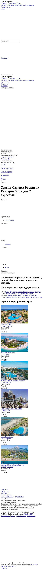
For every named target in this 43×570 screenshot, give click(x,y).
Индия (31, 5)
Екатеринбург (9, 220)
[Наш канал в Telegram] (16, 531)
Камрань (21, 295)
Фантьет (34, 295)
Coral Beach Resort (7, 437)
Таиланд (9, 3)
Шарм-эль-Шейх (11, 297)
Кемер (8, 293)
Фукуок (27, 295)
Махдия (8, 382)
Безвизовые (5, 175)
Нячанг (9, 295)
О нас (3, 9)
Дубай (7, 292)
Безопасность (5, 516)
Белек (23, 293)
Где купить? (5, 159)
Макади (27, 297)
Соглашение (31, 516)
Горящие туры (5, 7)
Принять (4, 568)
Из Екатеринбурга (7, 168)
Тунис (3, 382)
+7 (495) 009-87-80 (7, 157)
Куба (22, 5)
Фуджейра (13, 292)
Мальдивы (12, 5)
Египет (14, 3)
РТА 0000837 (28, 514)
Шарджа (37, 292)
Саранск (7, 244)
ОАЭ (6, 5)
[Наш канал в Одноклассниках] (16, 561)
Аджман (31, 292)
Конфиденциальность (18, 516)
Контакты (4, 493)
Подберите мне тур (7, 88)
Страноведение (6, 495)
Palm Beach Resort (7, 324)
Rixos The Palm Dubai (8, 352)
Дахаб (33, 297)
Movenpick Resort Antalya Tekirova (12, 465)
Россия (18, 5)
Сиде (13, 293)
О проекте (4, 489)
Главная (3, 164)
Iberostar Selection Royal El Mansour (12, 380)
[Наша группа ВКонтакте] (16, 546)
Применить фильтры (8, 273)
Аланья (18, 293)
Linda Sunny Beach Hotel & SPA (11, 409)
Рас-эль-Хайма (23, 292)
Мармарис (29, 293)
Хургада (21, 297)
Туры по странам (6, 172)
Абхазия (26, 5)
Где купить (4, 491)
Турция (3, 3)
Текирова (10, 467)
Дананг (15, 295)
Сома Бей (39, 297)
